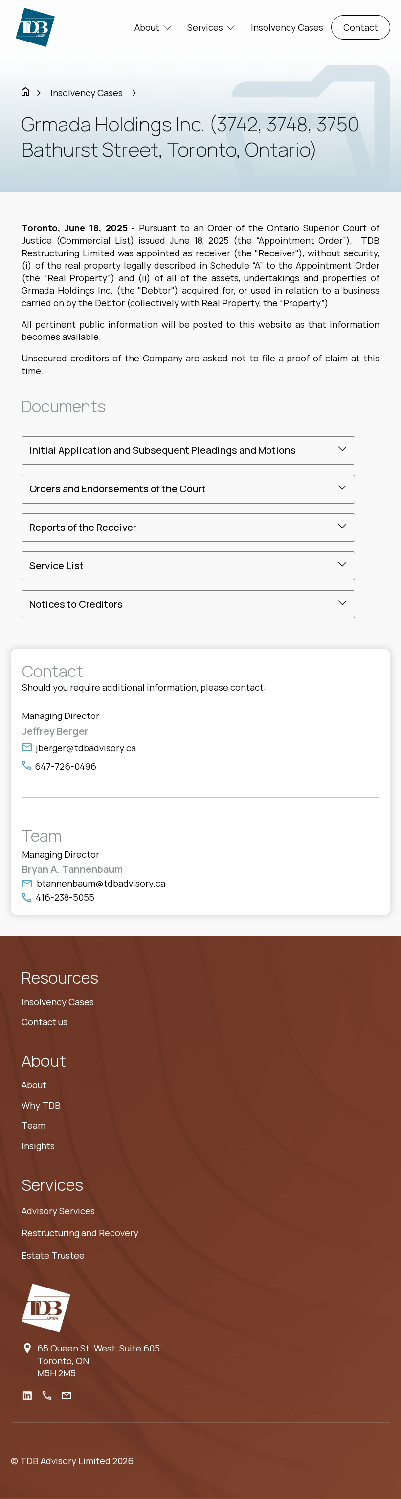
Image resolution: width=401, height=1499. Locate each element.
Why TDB (41, 1105)
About (34, 1085)
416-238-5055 (65, 897)
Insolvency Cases (287, 27)
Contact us (44, 1022)
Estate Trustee (53, 1255)
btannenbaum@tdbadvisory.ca (101, 883)
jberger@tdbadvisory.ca (86, 748)
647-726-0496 (65, 766)
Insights (38, 1146)
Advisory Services (58, 1211)
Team (33, 1125)
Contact (360, 27)
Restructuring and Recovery (80, 1233)
